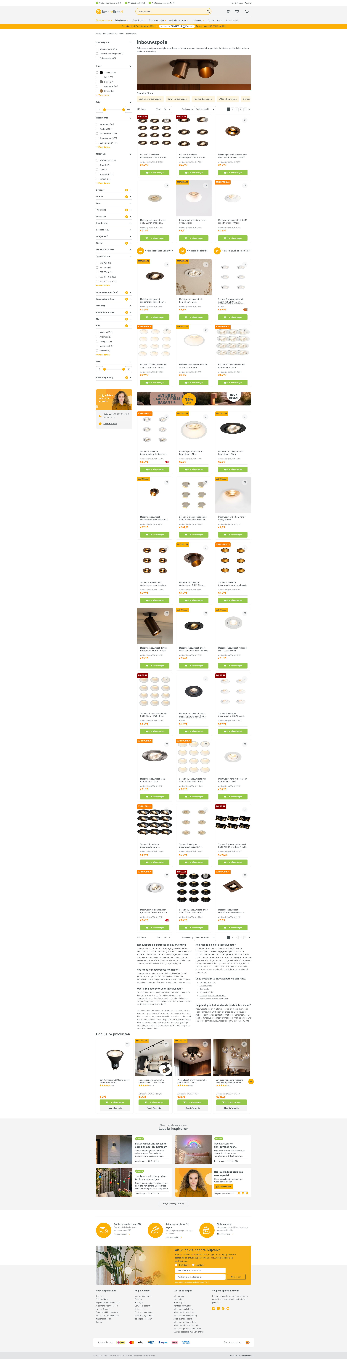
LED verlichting (138, 20)
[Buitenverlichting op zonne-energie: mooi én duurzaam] (114, 1149)
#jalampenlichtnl (103, 1319)
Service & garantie (143, 1306)
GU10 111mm (108, 281)
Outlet (219, 20)
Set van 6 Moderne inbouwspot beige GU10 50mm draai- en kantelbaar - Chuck (193, 846)
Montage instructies (182, 1306)
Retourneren (140, 1309)
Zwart (110, 73)
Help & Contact (237, 3)
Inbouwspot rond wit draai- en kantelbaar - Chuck (232, 780)
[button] (173, 26)
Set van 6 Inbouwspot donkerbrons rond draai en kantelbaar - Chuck (153, 584)
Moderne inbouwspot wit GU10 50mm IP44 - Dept (193, 366)
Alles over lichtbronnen (184, 1319)
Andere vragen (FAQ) (144, 1316)
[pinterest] (247, 1193)
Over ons (100, 1296)
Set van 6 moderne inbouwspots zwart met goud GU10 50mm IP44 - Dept (232, 584)
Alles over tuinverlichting (185, 1312)
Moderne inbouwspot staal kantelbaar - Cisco (153, 780)
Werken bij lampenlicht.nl (107, 1316)
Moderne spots (206, 992)
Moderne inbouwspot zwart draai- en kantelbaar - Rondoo (193, 649)
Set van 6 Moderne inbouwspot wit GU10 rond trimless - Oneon (231, 715)
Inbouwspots (131, 33)
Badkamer (107, 125)
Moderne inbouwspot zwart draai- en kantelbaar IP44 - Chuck (192, 715)
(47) (112, 1086)
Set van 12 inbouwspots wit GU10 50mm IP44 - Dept (153, 366)
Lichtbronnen (197, 20)
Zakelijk (211, 20)
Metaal (105, 179)
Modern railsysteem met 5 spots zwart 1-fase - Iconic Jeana (151, 1081)
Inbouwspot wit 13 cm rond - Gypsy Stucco (193, 221)
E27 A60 (105, 263)
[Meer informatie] (197, 26)
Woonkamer (108, 134)
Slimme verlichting (156, 20)
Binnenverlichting (103, 20)
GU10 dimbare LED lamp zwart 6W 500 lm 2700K (114, 1081)
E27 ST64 (106, 272)
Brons (109, 91)
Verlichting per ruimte (177, 20)
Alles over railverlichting (185, 1322)
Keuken (106, 129)
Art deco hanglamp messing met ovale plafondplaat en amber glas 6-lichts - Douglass (231, 1081)
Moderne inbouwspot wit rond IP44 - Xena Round (232, 649)
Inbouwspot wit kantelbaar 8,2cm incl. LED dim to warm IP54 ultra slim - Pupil (154, 911)
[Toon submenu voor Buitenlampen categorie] (127, 20)
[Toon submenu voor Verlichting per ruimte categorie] (187, 20)
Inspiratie (178, 1299)
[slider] (104, 109)
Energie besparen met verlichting (188, 1332)
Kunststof (106, 174)
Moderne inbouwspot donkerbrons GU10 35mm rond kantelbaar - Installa (191, 584)
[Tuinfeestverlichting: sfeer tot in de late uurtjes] (114, 1182)
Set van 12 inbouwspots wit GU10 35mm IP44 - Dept (153, 714)
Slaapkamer (108, 138)
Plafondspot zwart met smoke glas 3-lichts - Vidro (192, 1081)
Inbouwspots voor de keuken (213, 996)
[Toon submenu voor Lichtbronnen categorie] (203, 20)
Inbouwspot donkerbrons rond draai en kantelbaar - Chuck (232, 156)
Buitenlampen (120, 20)
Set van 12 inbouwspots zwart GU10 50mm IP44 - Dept (193, 911)
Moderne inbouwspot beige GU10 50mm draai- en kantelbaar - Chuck (153, 221)
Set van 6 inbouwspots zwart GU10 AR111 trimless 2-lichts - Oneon (232, 846)
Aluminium (108, 161)
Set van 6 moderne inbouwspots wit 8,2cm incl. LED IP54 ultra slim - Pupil (153, 453)
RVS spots (204, 989)
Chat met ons (110, 424)
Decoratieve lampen (111, 54)
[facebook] (239, 1193)
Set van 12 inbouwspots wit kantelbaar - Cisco (231, 366)
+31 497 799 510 (121, 414)
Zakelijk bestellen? (143, 1319)
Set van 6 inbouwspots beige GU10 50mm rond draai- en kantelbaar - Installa (193, 518)
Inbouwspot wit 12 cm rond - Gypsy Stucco (232, 518)
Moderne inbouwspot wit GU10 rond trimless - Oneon (233, 221)
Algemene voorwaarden (107, 1306)
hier (187, 982)
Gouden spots (206, 986)
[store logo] (109, 11)
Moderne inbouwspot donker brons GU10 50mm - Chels (153, 649)
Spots (121, 33)
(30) (228, 1086)
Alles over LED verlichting (185, 1316)
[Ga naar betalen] (249, 109)
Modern (106, 332)
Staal (109, 82)
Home (98, 33)
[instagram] (243, 1193)
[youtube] (227, 1308)
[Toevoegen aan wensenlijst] (166, 120)
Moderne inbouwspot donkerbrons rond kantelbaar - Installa (154, 518)
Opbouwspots (108, 58)
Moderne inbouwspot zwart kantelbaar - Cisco (231, 453)
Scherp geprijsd (232, 20)
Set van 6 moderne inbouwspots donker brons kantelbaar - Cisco (192, 156)
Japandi (105, 351)
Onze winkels (102, 1299)
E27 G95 (105, 268)
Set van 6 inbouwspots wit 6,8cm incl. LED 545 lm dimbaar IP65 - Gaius (231, 300)
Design (106, 342)
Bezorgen (139, 1303)
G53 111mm (108, 277)
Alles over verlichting (183, 1309)
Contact (99, 1322)
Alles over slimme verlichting (187, 1325)
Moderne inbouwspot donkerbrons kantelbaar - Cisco (152, 300)
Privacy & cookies (104, 1309)
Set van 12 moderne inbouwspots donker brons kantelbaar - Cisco (153, 156)
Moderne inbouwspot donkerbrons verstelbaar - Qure (231, 911)
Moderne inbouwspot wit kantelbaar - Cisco (191, 300)
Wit (108, 77)
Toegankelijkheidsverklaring (108, 1312)
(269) (190, 1086)
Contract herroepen (143, 1312)
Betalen (138, 1299)
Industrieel (106, 346)
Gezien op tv (179, 1303)
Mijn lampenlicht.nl (143, 1296)
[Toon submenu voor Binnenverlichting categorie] (111, 20)
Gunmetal (111, 87)
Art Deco (105, 337)
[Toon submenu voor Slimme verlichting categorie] (165, 20)
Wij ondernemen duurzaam (108, 1303)
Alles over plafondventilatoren (187, 1329)
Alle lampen (179, 1296)
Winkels (248, 3)
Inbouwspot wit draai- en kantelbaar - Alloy (191, 453)
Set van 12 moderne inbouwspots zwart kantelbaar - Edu (149, 846)
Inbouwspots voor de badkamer (214, 999)
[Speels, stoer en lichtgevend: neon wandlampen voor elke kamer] (193, 1149)
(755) (151, 1086)
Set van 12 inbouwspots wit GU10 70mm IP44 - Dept (192, 780)
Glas (104, 170)
